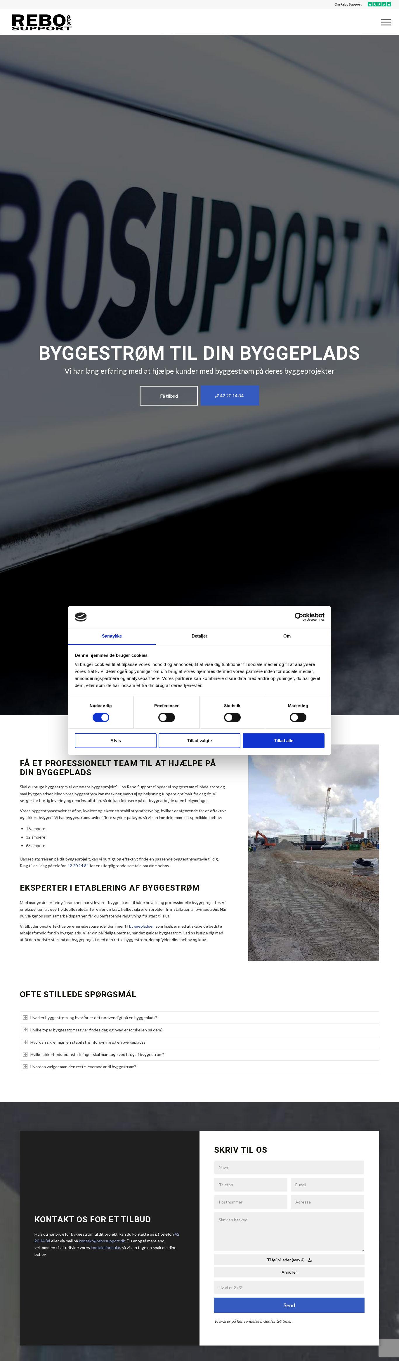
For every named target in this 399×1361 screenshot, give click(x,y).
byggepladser (141, 926)
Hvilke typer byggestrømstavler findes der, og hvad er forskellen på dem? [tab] (96, 1029)
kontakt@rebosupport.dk (102, 1240)
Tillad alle (283, 740)
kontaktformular (105, 1247)
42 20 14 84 (78, 865)
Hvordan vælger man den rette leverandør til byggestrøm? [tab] (83, 1066)
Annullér (289, 1272)
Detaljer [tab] (200, 636)
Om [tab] (287, 636)
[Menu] (384, 21)
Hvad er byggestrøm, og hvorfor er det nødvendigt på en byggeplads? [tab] (93, 1017)
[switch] (166, 717)
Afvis (115, 740)
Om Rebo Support (348, 4)
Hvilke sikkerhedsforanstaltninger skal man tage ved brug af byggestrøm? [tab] (97, 1054)
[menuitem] (348, 4)
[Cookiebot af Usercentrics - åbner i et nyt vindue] (299, 617)
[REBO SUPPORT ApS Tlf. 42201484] (41, 21)
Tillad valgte (199, 740)
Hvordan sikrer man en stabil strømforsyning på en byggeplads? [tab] (87, 1042)
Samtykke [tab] (112, 636)
